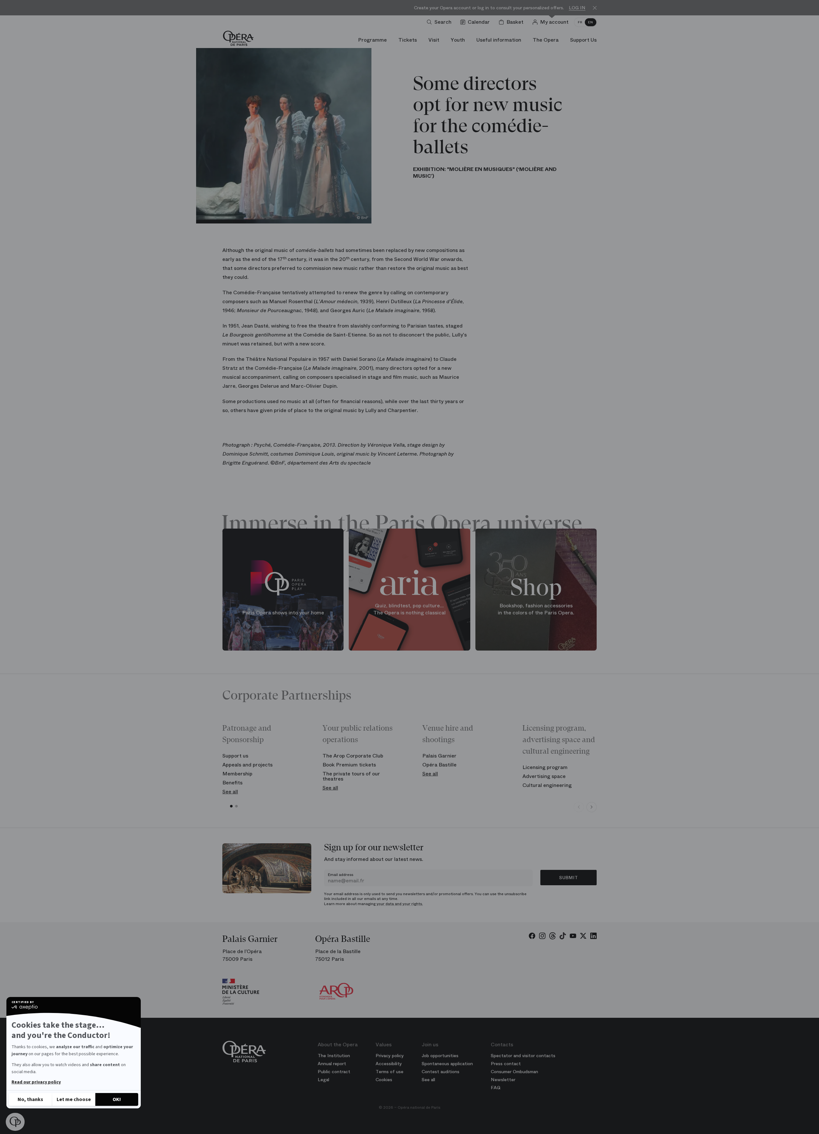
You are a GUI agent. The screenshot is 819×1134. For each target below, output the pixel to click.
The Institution (334, 1055)
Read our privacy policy (36, 1082)
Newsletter (503, 1079)
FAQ (496, 1087)
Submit (568, 877)
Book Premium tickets (349, 764)
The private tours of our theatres (351, 776)
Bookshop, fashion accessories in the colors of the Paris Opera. (536, 609)
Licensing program (545, 767)
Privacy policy (390, 1055)
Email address (340, 874)
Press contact (506, 1063)
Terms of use (389, 1071)
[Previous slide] (579, 807)
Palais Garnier (439, 755)
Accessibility (389, 1063)
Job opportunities (440, 1055)
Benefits (232, 782)
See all (230, 791)
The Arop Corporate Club (352, 755)
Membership (237, 773)
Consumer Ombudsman (514, 1071)
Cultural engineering (547, 785)
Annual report (332, 1063)
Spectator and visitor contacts (523, 1055)
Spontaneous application (447, 1063)
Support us (235, 755)
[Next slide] (591, 807)
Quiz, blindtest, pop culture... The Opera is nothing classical (409, 609)
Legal (323, 1079)
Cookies (384, 1079)
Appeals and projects (247, 764)
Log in (577, 8)
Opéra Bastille (439, 764)
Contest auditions (440, 1071)
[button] (15, 1122)
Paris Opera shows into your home (283, 612)
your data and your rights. (400, 904)
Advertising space (544, 776)
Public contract (334, 1071)
